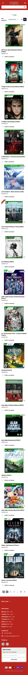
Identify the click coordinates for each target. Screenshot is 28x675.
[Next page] (24, 592)
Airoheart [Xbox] (6, 370)
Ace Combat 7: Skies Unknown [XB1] (12, 191)
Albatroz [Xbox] (6, 475)
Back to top (4, 601)
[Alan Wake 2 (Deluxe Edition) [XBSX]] (14, 390)
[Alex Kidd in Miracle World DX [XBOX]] (14, 495)
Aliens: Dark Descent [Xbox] (10, 545)
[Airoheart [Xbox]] (14, 355)
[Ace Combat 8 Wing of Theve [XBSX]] (14, 212)
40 (21, 592)
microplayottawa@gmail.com (11, 636)
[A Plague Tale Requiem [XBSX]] (14, 107)
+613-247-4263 (8, 633)
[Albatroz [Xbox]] (14, 460)
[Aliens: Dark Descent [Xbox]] (14, 530)
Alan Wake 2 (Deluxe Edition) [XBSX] (12, 405)
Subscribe (14, 659)
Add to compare (9, 56)
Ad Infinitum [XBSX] (7, 261)
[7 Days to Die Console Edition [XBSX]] (14, 72)
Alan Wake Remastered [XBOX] (10, 440)
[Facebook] (3, 644)
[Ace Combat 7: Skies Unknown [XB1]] (14, 177)
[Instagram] (7, 644)
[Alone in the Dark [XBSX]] (14, 565)
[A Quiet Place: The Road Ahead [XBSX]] (14, 142)
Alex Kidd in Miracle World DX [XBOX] (12, 510)
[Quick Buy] (24, 117)
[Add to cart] (24, 82)
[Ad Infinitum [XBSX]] (14, 247)
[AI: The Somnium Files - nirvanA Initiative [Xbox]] (14, 318)
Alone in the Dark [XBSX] (9, 580)
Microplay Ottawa (10, 670)
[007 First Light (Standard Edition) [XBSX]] (14, 35)
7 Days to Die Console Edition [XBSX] (12, 86)
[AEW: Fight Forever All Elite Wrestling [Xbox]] (14, 282)
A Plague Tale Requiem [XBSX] (10, 121)
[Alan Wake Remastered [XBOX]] (14, 425)
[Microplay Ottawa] (14, 3)
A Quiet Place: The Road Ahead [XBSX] (13, 156)
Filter (15, 15)
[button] (14, 7)
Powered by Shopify (18, 670)
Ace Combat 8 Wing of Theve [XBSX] (12, 226)
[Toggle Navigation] (3, 3)
